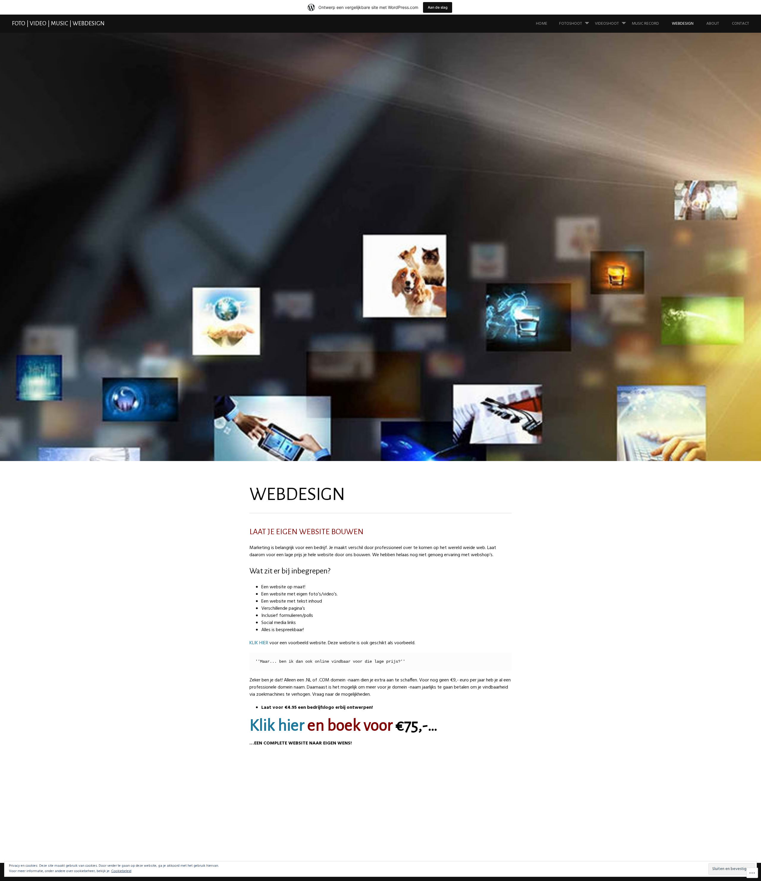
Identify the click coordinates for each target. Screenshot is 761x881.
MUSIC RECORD (645, 23)
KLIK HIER (258, 643)
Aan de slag (437, 7)
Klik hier (276, 725)
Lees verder (223, 289)
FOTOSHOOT (570, 23)
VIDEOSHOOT (607, 23)
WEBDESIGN (683, 23)
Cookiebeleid (121, 871)
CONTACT (740, 23)
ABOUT (712, 23)
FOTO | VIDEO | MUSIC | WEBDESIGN (58, 23)
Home (541, 23)
